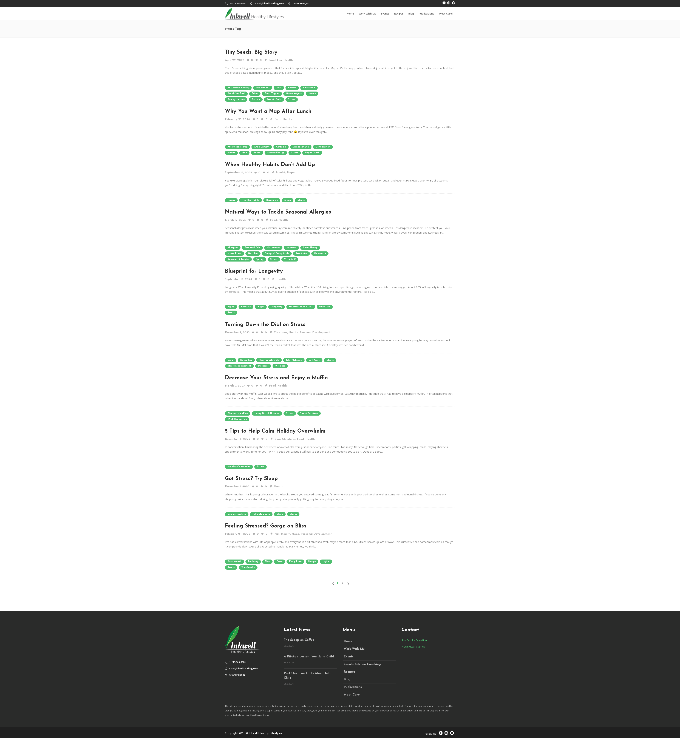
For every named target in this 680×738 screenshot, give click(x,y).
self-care (314, 360)
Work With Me (354, 649)
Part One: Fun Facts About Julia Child (308, 675)
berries (292, 88)
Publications (353, 687)
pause (257, 153)
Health (288, 60)
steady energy (275, 153)
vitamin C (290, 259)
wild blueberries (237, 419)
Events (349, 656)
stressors (263, 366)
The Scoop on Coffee (299, 640)
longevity (276, 307)
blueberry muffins (238, 413)
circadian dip (301, 147)
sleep (287, 200)
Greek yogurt (294, 93)
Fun (279, 60)
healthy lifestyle (269, 360)
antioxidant (263, 88)
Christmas (280, 332)
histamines (273, 247)
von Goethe (248, 567)
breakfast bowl (236, 93)
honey (312, 93)
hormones (272, 200)
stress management (239, 366)
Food (272, 60)
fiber (255, 93)
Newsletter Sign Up (414, 646)
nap (244, 153)
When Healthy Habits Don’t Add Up (270, 165)
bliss (267, 561)
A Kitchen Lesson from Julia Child (309, 656)
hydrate (291, 247)
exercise (246, 307)
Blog (277, 439)
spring (260, 259)
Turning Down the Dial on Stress (265, 324)
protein (255, 99)
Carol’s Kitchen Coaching (362, 664)
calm (231, 360)
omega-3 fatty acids (277, 253)
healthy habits (250, 200)
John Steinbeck (261, 514)
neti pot (253, 253)
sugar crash (312, 153)
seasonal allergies (238, 259)
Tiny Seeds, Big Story (251, 52)
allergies (233, 247)
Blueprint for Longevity (254, 271)
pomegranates (236, 99)
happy (231, 200)
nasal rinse (234, 253)
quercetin (320, 253)
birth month (234, 561)
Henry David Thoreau (266, 413)
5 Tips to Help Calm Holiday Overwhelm (275, 431)
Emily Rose (295, 561)
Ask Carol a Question (414, 640)
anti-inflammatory (238, 88)
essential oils (252, 247)
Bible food (309, 88)
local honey (310, 247)
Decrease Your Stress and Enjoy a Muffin (276, 378)
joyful (326, 561)
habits (231, 153)
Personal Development (314, 332)
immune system (237, 514)
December (246, 360)
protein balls (274, 99)
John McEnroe (294, 360)
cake (279, 561)
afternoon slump (237, 147)
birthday (253, 561)
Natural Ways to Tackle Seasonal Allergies (278, 212)
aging (231, 307)
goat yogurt (272, 93)
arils (278, 88)
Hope (290, 172)
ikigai (260, 307)
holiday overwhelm (239, 466)
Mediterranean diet (301, 307)
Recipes (349, 671)
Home (348, 641)
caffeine (281, 147)
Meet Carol (352, 694)
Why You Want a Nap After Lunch (268, 111)
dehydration (323, 147)
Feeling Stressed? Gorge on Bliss (265, 526)
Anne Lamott (261, 147)
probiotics (301, 253)
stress (291, 99)
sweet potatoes (309, 413)
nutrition (324, 307)
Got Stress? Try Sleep (251, 478)
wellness (280, 366)
